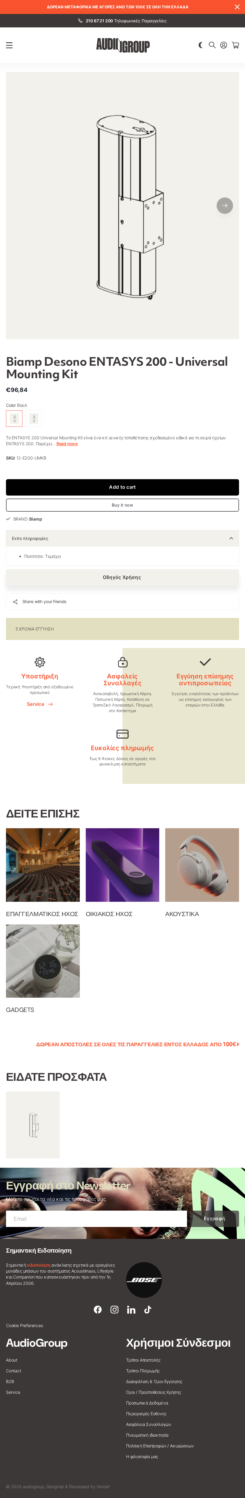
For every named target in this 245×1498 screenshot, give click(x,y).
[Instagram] (114, 1310)
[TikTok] (147, 1310)
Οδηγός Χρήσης (122, 577)
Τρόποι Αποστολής (143, 1359)
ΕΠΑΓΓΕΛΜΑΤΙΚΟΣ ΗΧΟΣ (42, 914)
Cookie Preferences (24, 1325)
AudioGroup (36, 1342)
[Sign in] (223, 45)
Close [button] (237, 7)
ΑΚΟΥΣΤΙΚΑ (182, 914)
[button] (225, 205)
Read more (67, 443)
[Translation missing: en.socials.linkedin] (131, 1310)
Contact (13, 1370)
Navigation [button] (9, 45)
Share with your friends (44, 601)
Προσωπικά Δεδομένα (147, 1402)
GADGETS (20, 1010)
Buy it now (122, 504)
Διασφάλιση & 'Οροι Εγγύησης (154, 1381)
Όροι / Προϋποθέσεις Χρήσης (153, 1392)
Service (37, 704)
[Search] (212, 45)
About (11, 1359)
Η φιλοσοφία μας (142, 1456)
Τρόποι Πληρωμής (143, 1370)
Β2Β (10, 1381)
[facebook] (98, 1310)
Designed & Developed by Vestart (78, 1486)
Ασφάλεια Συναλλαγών (148, 1424)
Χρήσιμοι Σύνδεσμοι (178, 1342)
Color (16, 405)
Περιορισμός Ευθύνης (146, 1413)
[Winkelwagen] (235, 45)
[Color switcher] (200, 45)
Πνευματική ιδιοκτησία (147, 1435)
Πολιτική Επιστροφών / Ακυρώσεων (160, 1445)
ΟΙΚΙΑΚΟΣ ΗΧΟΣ (109, 914)
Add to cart (122, 487)
